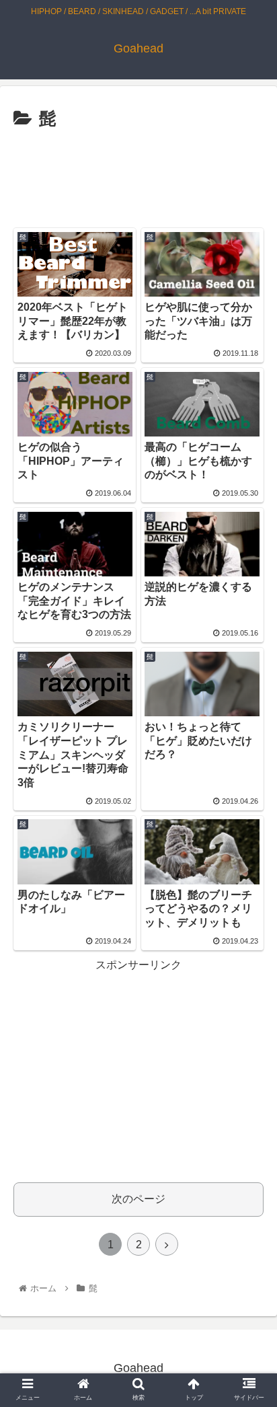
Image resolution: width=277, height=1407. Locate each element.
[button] (249, 1188)
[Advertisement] (138, 174)
